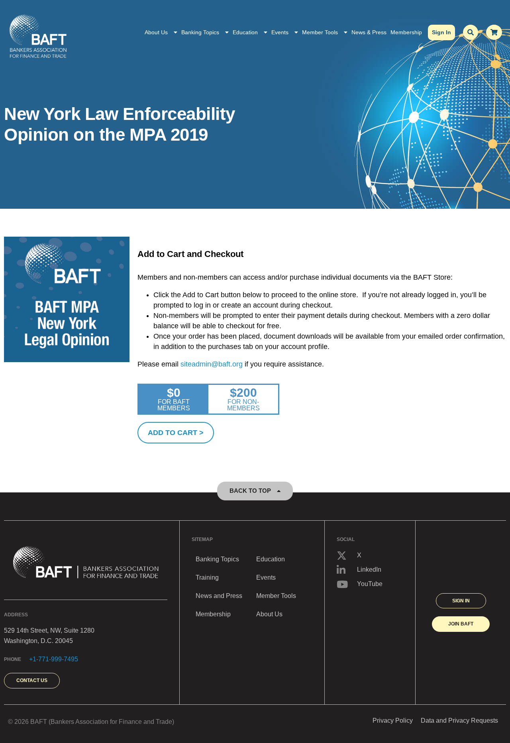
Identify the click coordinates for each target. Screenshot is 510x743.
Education (245, 32)
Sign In (441, 32)
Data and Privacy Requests (459, 720)
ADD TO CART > (176, 433)
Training (207, 577)
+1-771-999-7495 (53, 659)
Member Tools (320, 32)
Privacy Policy (393, 720)
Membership (406, 32)
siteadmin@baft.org (211, 364)
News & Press (368, 32)
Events (279, 32)
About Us (156, 32)
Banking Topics (200, 32)
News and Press (219, 595)
